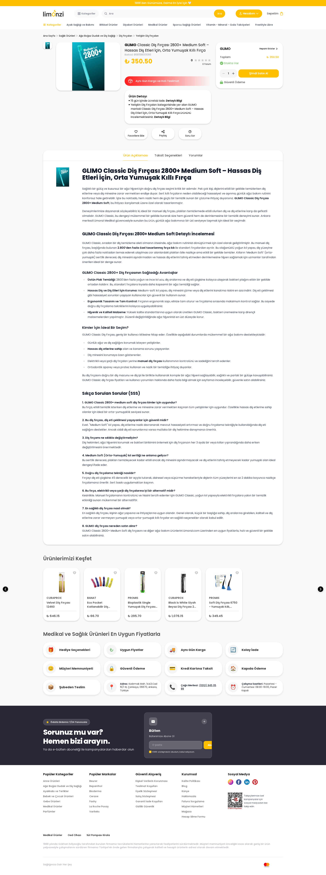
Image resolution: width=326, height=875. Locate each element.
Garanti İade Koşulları (149, 801)
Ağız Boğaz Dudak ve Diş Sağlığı (97, 35)
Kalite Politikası (191, 781)
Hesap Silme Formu (193, 816)
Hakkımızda (189, 796)
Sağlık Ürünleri (67, 35)
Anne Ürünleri (51, 781)
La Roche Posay (99, 806)
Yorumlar (196, 155)
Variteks (94, 811)
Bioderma (95, 791)
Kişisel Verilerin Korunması (151, 781)
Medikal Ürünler (52, 806)
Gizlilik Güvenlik (144, 806)
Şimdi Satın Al (258, 73)
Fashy (92, 801)
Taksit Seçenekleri (168, 155)
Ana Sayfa (49, 35)
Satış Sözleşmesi (145, 796)
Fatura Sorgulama (193, 801)
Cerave (93, 796)
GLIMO (130, 44)
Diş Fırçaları (125, 35)
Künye (185, 791)
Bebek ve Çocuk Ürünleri (58, 796)
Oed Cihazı (74, 835)
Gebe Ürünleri (51, 801)
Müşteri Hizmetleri (192, 806)
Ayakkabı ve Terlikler (56, 791)
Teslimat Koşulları (146, 786)
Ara (219, 13)
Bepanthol (95, 786)
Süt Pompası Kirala (98, 835)
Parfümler (49, 811)
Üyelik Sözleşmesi (146, 791)
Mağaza (187, 811)
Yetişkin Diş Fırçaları (147, 35)
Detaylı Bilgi (174, 101)
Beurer (93, 781)
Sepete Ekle (61, 616)
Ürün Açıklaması (135, 155)
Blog (184, 786)
